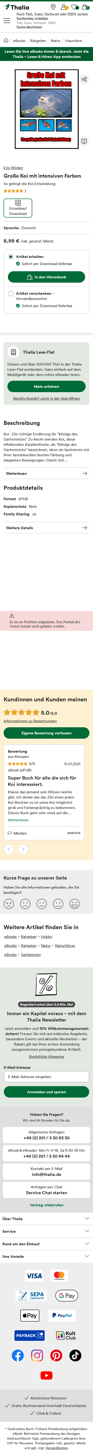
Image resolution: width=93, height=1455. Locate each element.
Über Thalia (12, 1218)
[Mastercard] (59, 1276)
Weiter (23, 849)
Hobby (46, 936)
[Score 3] (41, 904)
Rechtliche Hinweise (46, 1056)
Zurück (9, 849)
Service (9, 1231)
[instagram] (37, 1356)
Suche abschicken (29, 27)
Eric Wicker (13, 167)
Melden (20, 833)
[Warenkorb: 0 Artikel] (85, 7)
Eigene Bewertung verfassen (46, 733)
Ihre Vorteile (13, 1256)
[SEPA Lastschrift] (31, 1296)
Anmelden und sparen (46, 1091)
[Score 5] (74, 904)
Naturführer (65, 945)
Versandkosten (57, 1447)
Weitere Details (19, 527)
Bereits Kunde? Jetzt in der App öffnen (46, 398)
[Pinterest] (56, 1356)
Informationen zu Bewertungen (30, 720)
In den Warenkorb (50, 277)
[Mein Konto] (64, 7)
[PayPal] (62, 1316)
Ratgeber (38, 40)
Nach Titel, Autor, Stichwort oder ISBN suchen (52, 14)
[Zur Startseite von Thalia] (27, 7)
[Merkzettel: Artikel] (74, 7)
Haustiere (73, 40)
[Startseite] (6, 40)
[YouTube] (46, 1375)
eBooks (19, 40)
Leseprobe (84, 141)
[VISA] (34, 1276)
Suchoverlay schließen (32, 18)
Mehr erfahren (46, 386)
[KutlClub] (65, 1336)
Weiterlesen (16, 473)
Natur (56, 40)
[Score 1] (9, 904)
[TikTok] (75, 1356)
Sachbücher (31, 954)
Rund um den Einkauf (21, 1243)
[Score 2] (25, 904)
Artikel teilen (84, 79)
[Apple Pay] (29, 1316)
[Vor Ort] (53, 7)
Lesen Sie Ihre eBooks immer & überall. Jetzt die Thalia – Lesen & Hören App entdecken (46, 54)
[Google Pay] (67, 1296)
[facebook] (18, 1356)
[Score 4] (58, 904)
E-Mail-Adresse (17, 1067)
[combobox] (11, 257)
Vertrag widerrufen (46, 1205)
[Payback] (29, 1336)
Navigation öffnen (7, 20)
